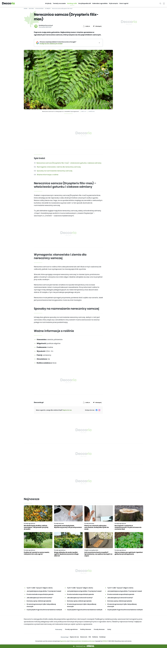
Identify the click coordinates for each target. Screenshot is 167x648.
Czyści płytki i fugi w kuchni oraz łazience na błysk (44, 610)
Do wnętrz (48, 8)
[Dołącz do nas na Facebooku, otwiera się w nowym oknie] (96, 410)
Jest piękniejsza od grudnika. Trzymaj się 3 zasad (44, 591)
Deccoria (31, 8)
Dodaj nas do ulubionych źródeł (58, 44)
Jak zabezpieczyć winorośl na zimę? (39, 598)
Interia (25, 8)
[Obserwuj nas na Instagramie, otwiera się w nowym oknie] (99, 410)
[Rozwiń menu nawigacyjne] (164, 3)
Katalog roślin (39, 8)
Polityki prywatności (75, 641)
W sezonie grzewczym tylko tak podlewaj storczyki (41, 605)
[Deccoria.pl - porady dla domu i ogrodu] (8, 3)
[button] (48, 3)
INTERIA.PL (105, 641)
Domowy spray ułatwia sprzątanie (39, 601)
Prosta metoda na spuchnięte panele (40, 594)
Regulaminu (63, 641)
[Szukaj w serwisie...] (160, 3)
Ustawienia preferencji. (88, 641)
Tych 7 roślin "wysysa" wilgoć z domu (40, 588)
